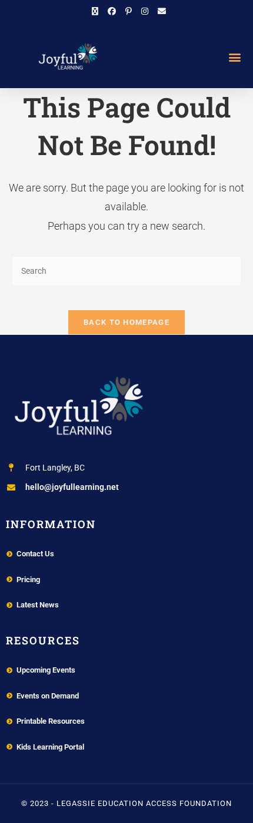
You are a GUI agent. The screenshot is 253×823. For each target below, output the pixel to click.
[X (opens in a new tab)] (95, 11)
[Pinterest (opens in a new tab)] (129, 11)
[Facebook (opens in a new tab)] (112, 11)
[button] (234, 56)
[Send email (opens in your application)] (159, 11)
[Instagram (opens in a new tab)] (145, 11)
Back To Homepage (126, 322)
